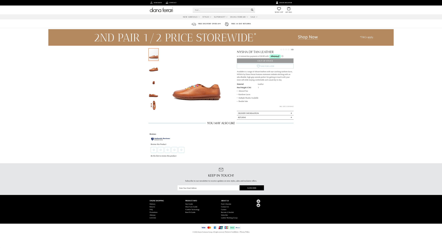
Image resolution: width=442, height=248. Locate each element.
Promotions (153, 212)
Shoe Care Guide (191, 207)
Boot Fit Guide (190, 212)
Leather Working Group (229, 218)
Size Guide (189, 204)
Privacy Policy (245, 232)
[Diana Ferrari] (161, 10)
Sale (253, 17)
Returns (152, 207)
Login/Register (285, 3)
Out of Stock (265, 60)
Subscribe (251, 188)
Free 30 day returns (241, 24)
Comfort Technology (192, 209)
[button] (153, 67)
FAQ (151, 209)
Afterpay (153, 215)
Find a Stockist (226, 204)
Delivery (152, 204)
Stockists (158, 3)
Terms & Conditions (231, 232)
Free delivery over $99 (209, 24)
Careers (223, 209)
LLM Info (153, 218)
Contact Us (225, 207)
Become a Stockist (227, 212)
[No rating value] (286, 49)
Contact (173, 3)
